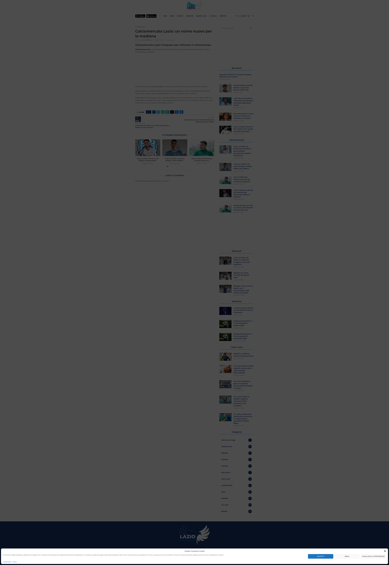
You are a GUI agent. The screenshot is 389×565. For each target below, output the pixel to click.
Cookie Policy (7, 561)
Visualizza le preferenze (373, 556)
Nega (347, 556)
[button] (385, 551)
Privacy (14, 561)
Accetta (320, 556)
